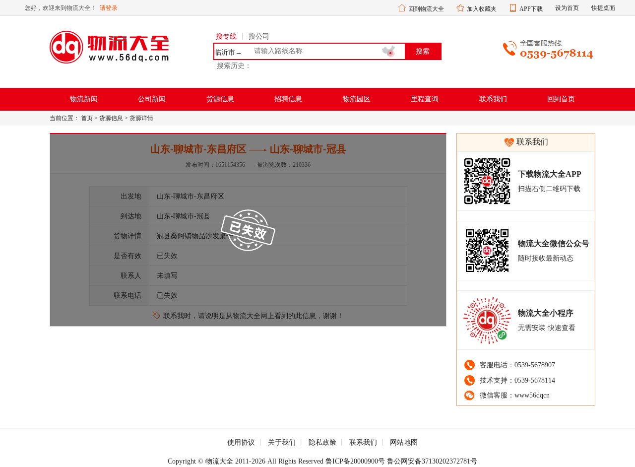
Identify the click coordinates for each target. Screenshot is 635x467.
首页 (87, 118)
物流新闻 (84, 99)
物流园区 (357, 99)
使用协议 (241, 442)
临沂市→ (228, 52)
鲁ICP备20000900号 (355, 461)
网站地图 (404, 442)
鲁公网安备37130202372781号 (432, 461)
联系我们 (493, 99)
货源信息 (220, 99)
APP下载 (531, 8)
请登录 (109, 7)
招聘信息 (288, 99)
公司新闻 (152, 99)
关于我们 (282, 442)
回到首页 (561, 99)
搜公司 (259, 36)
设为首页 (567, 7)
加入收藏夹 (482, 8)
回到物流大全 (426, 8)
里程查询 (425, 99)
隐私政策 (322, 442)
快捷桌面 (603, 7)
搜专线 (226, 36)
